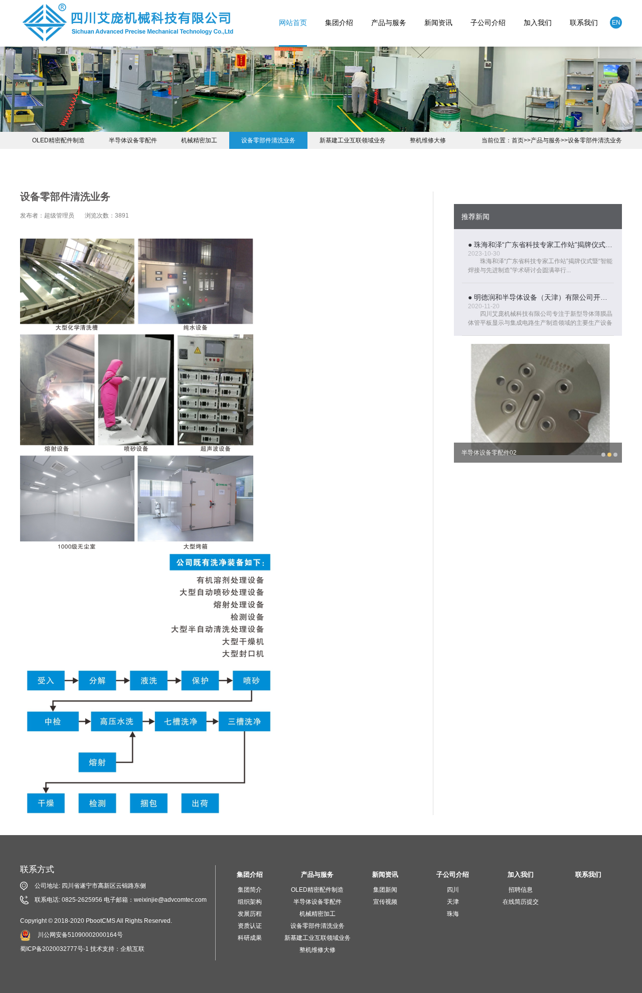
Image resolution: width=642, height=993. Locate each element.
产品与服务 (388, 23)
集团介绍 (339, 23)
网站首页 (293, 23)
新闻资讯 (438, 23)
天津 (453, 901)
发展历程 (250, 913)
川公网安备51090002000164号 (80, 934)
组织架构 (250, 901)
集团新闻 (385, 889)
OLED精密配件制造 (58, 140)
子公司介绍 (488, 23)
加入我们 (538, 23)
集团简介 (250, 889)
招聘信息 (521, 889)
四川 (453, 889)
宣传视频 (385, 901)
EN (616, 22)
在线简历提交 (521, 901)
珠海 (453, 913)
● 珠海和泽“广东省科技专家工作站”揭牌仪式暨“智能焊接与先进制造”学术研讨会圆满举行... (541, 245)
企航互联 (132, 948)
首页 (518, 140)
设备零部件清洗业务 (595, 140)
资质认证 (250, 925)
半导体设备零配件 (133, 140)
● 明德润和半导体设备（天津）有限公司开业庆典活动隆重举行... (541, 297)
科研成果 (250, 937)
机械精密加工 (199, 140)
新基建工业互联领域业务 (352, 140)
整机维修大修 (428, 140)
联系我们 (584, 23)
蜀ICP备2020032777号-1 (54, 948)
